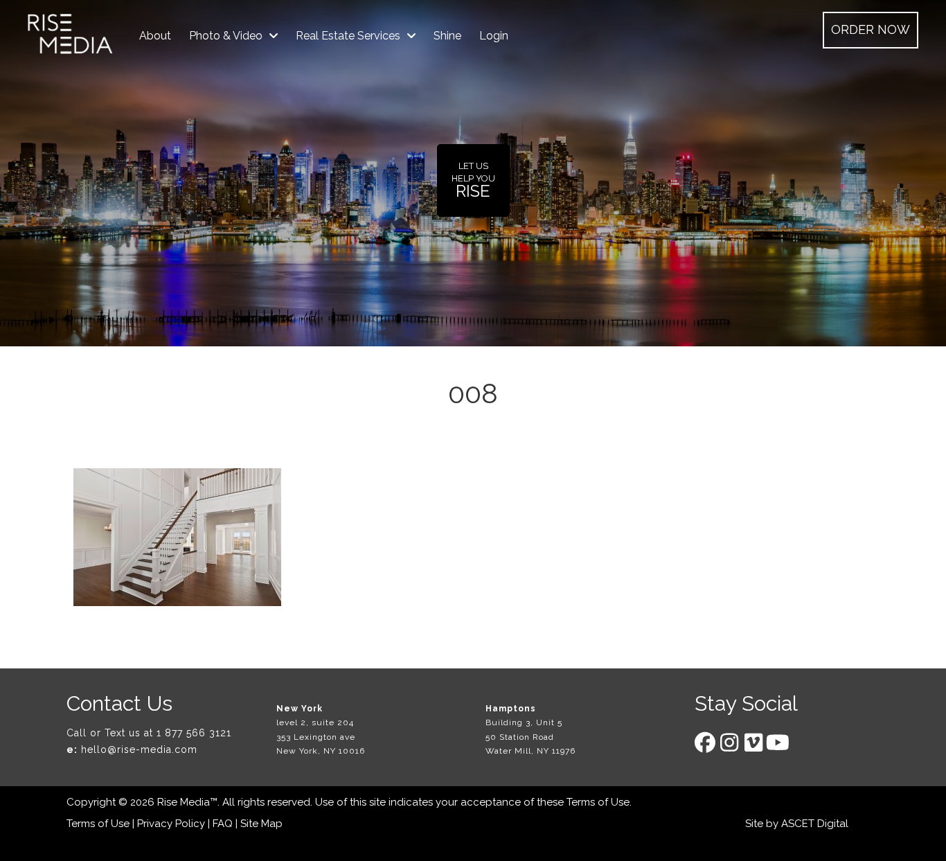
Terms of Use (598, 802)
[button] (870, 30)
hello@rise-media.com (139, 749)
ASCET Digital (814, 823)
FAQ (223, 823)
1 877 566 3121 (194, 732)
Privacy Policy (171, 823)
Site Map (261, 823)
